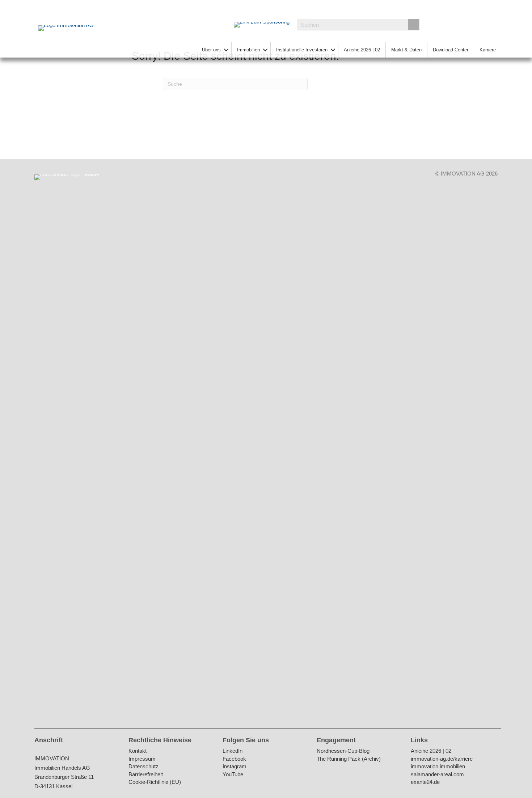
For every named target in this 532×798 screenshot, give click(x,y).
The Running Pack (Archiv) (349, 759)
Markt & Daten (406, 49)
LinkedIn (232, 751)
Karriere (488, 49)
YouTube (233, 774)
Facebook (234, 759)
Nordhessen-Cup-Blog (343, 751)
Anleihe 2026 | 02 (362, 49)
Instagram (234, 766)
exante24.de (425, 782)
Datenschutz (143, 766)
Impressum (142, 759)
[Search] (413, 24)
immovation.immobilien (438, 766)
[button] (226, 50)
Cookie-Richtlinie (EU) (154, 782)
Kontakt (137, 751)
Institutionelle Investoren (302, 49)
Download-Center (450, 49)
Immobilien (248, 49)
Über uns (211, 49)
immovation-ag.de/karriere (442, 759)
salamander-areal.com (437, 774)
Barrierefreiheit (145, 774)
